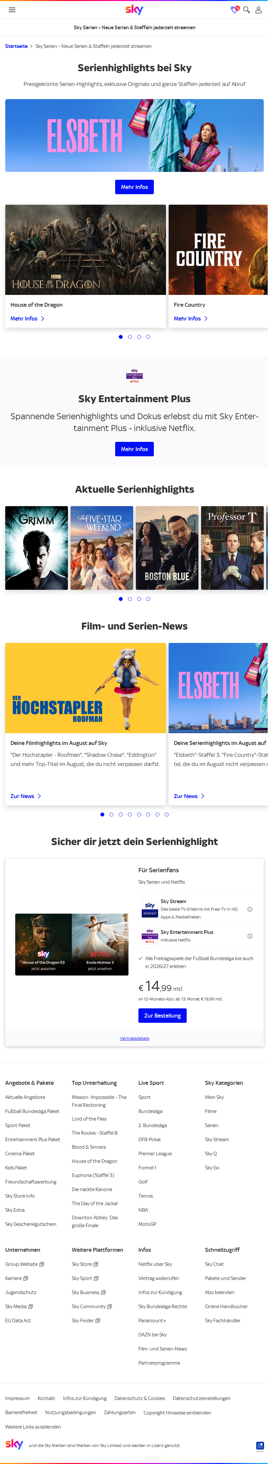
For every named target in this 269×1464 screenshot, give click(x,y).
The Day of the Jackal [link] (94, 1203)
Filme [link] (211, 1111)
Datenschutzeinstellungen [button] (202, 1398)
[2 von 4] (130, 337)
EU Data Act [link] (18, 1321)
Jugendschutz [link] (20, 1292)
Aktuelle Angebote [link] (25, 1097)
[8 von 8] (167, 814)
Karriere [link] (13, 1278)
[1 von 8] (102, 814)
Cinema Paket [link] (20, 1154)
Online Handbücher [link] (226, 1306)
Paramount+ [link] (152, 1321)
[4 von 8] (130, 814)
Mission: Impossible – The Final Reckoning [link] (99, 1101)
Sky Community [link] (89, 1306)
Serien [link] (211, 1125)
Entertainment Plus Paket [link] (32, 1140)
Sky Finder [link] (83, 1321)
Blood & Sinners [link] (89, 1147)
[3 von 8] (121, 814)
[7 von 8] (157, 814)
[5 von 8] (139, 814)
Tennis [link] (145, 1196)
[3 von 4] (139, 337)
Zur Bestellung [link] (162, 1015)
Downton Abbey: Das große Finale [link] (95, 1221)
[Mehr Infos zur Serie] (134, 135)
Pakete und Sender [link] (225, 1278)
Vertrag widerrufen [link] (158, 1278)
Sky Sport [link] (82, 1278)
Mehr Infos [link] (134, 187)
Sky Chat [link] (214, 1264)
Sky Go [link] (212, 1168)
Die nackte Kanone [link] (92, 1189)
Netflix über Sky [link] (155, 1264)
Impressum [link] (17, 1398)
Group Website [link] (21, 1264)
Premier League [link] (155, 1154)
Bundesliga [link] (150, 1111)
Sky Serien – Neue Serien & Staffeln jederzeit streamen (93, 46)
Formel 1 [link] (147, 1168)
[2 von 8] (112, 814)
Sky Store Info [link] (20, 1196)
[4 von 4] (148, 337)
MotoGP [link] (147, 1224)
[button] (197, 909)
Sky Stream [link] (217, 1140)
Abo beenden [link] (220, 1292)
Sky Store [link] (82, 1264)
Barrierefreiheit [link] (21, 1412)
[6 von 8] (148, 814)
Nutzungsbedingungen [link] (70, 1412)
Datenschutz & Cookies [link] (139, 1398)
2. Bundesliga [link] (152, 1125)
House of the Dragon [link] (94, 1161)
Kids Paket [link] (16, 1168)
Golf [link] (142, 1182)
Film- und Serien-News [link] (162, 1349)
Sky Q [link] (211, 1154)
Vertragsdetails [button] (134, 1038)
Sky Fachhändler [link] (222, 1321)
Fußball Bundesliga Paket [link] (32, 1111)
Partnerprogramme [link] (159, 1363)
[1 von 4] (121, 337)
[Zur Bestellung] (72, 945)
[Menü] (12, 10)
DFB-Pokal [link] (149, 1140)
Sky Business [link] (85, 1292)
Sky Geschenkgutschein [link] (30, 1224)
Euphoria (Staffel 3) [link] (93, 1175)
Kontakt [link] (46, 1398)
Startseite (16, 46)
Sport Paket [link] (18, 1125)
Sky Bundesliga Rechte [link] (162, 1306)
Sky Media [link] (16, 1306)
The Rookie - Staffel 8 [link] (94, 1133)
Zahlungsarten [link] (120, 1412)
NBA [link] (143, 1210)
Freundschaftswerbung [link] (30, 1182)
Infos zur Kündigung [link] (160, 1292)
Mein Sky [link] (214, 1097)
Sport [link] (144, 1097)
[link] (134, 10)
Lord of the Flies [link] (89, 1119)
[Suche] (246, 10)
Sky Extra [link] (15, 1210)
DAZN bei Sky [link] (152, 1335)
